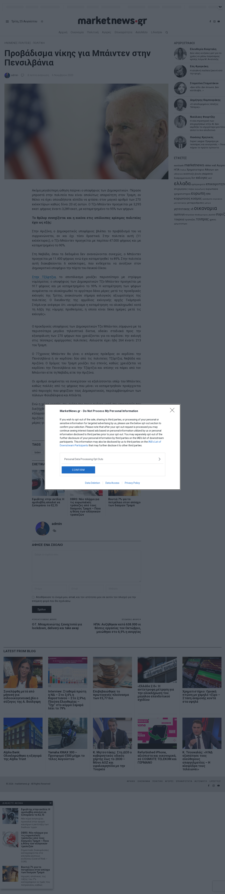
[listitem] (112, 459)
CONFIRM (78, 469)
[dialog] (112, 447)
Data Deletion (92, 482)
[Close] (173, 411)
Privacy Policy (132, 482)
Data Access (112, 482)
